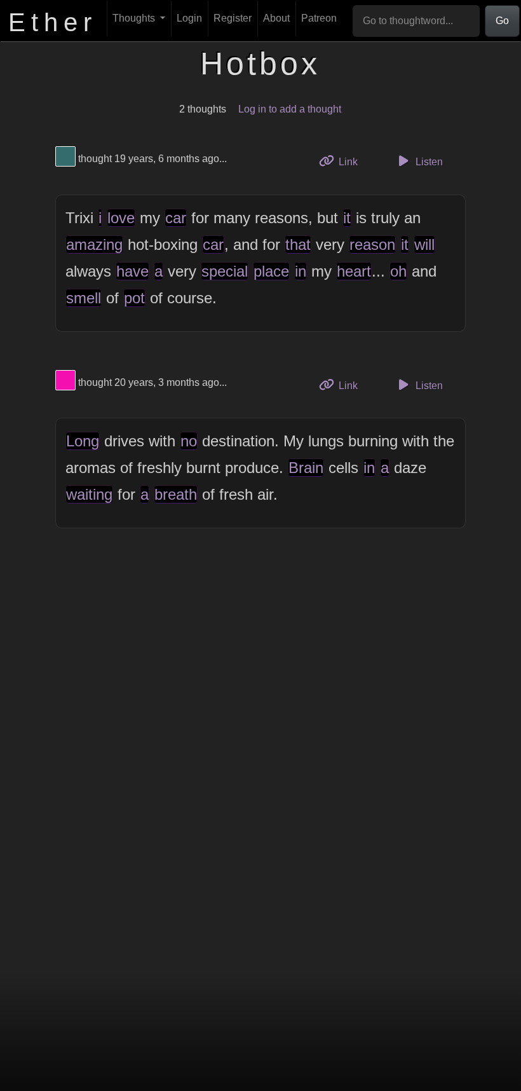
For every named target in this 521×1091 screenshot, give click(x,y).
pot (134, 297)
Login (189, 18)
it (347, 217)
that (298, 244)
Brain (305, 467)
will (424, 244)
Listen (428, 161)
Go (502, 20)
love (121, 217)
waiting (89, 494)
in (300, 271)
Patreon (319, 18)
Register (232, 18)
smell (83, 297)
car (175, 217)
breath (175, 494)
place (271, 271)
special (224, 271)
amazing (94, 244)
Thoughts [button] (135, 18)
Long (82, 440)
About (276, 18)
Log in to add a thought (289, 109)
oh (398, 271)
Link (352, 161)
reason (372, 244)
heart (354, 271)
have (132, 271)
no (188, 440)
